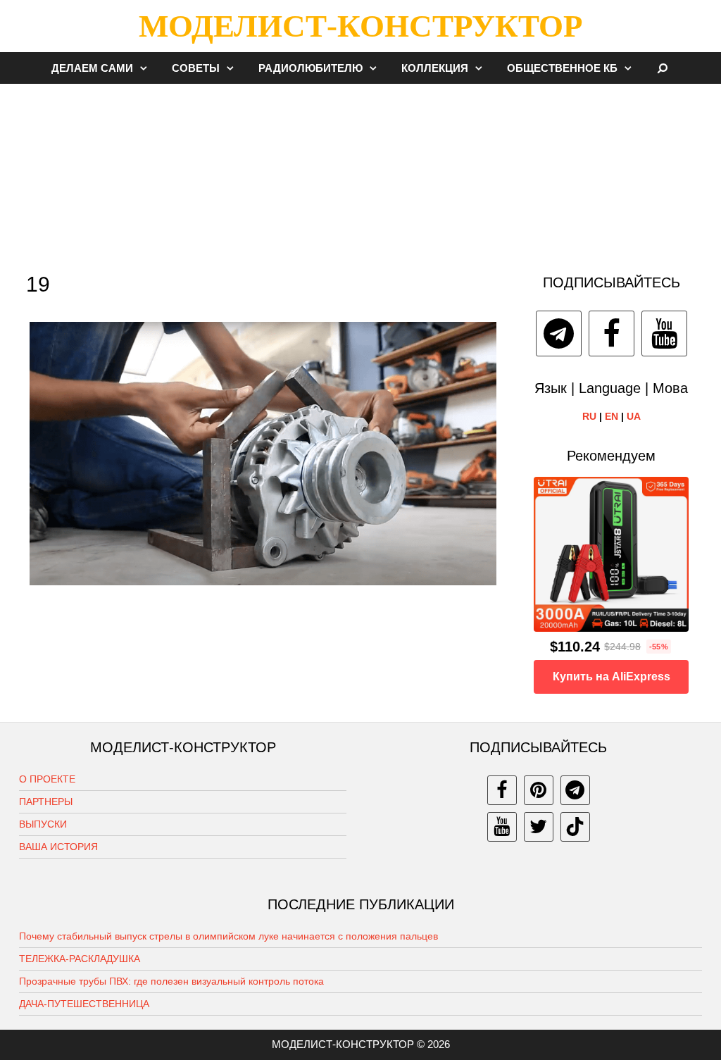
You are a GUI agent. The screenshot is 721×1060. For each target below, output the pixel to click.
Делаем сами (92, 68)
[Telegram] (559, 333)
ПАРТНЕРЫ (46, 801)
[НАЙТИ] (663, 68)
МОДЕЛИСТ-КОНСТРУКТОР (360, 26)
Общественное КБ (562, 68)
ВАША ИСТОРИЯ (58, 846)
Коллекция (434, 68)
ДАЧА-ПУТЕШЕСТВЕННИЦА (84, 1003)
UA (634, 416)
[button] (147, 68)
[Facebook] (611, 333)
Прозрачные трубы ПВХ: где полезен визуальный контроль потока (171, 981)
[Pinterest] (538, 790)
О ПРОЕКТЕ (47, 779)
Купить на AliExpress (611, 676)
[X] (538, 827)
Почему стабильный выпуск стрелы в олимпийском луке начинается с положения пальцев (228, 936)
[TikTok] (575, 827)
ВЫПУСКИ (43, 824)
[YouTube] (664, 333)
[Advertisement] (360, 172)
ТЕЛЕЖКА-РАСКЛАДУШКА (79, 958)
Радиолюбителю (310, 68)
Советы (196, 68)
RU (589, 416)
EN (611, 416)
